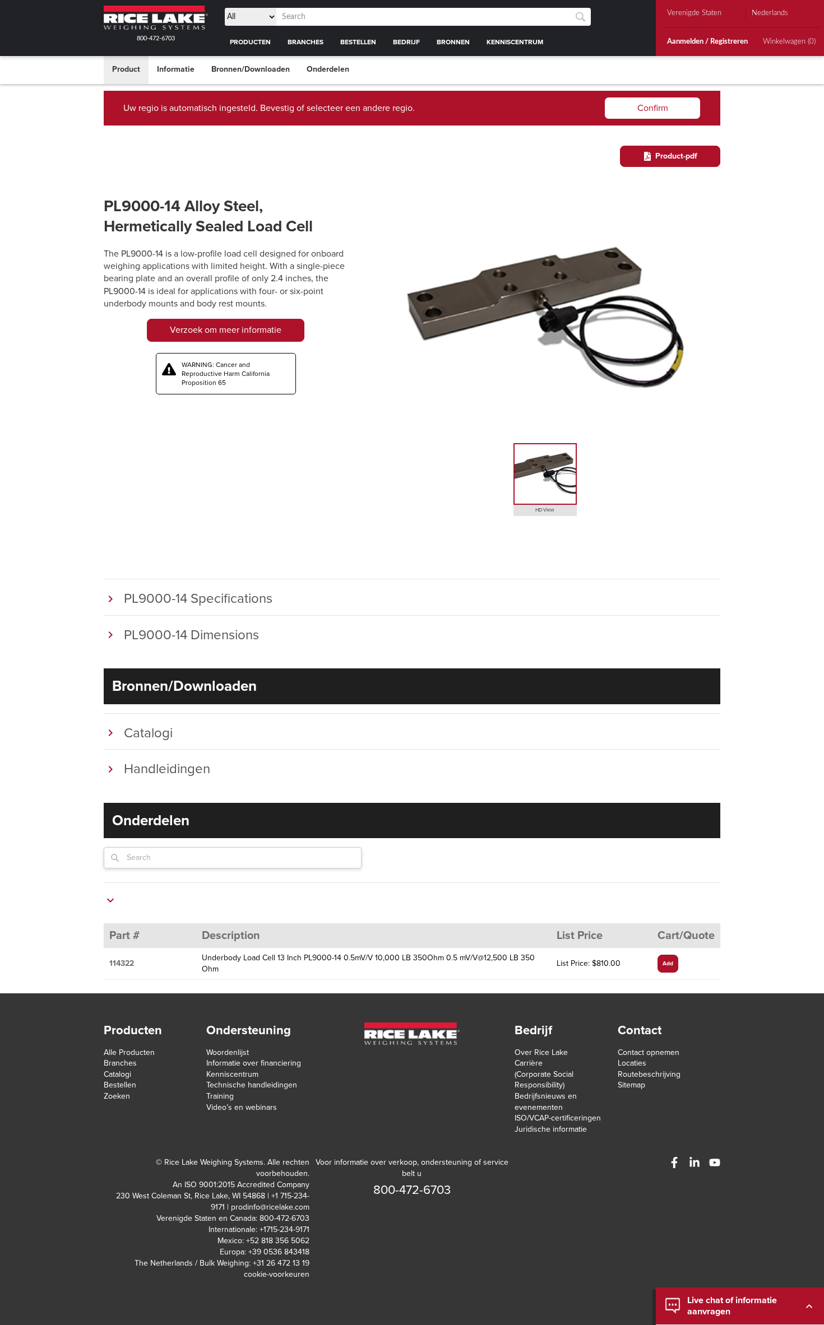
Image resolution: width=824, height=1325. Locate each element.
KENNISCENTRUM (515, 42)
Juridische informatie (551, 1129)
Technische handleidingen (251, 1085)
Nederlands (770, 13)
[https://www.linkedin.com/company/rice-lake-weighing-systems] (694, 1162)
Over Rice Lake (541, 1052)
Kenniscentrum (232, 1074)
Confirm (652, 108)
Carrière (529, 1063)
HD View (544, 510)
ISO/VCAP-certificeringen (558, 1118)
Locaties (632, 1063)
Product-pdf (676, 156)
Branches (120, 1063)
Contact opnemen (648, 1052)
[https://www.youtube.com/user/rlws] (714, 1162)
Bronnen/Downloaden (250, 69)
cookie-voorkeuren (276, 1274)
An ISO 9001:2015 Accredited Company (241, 1184)
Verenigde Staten (694, 13)
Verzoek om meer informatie (225, 330)
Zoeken (117, 1096)
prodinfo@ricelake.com (270, 1207)
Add (668, 963)
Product (126, 69)
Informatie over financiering (253, 1063)
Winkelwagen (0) (789, 41)
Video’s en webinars (241, 1107)
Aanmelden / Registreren (707, 41)
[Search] (580, 17)
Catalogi (117, 1074)
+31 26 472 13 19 (281, 1263)
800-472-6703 (156, 38)
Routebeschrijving (649, 1074)
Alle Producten (129, 1052)
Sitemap (631, 1085)
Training (220, 1096)
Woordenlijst (227, 1052)
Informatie (176, 69)
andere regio (388, 108)
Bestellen (120, 1085)
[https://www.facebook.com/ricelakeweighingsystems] (674, 1162)
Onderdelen (328, 69)
